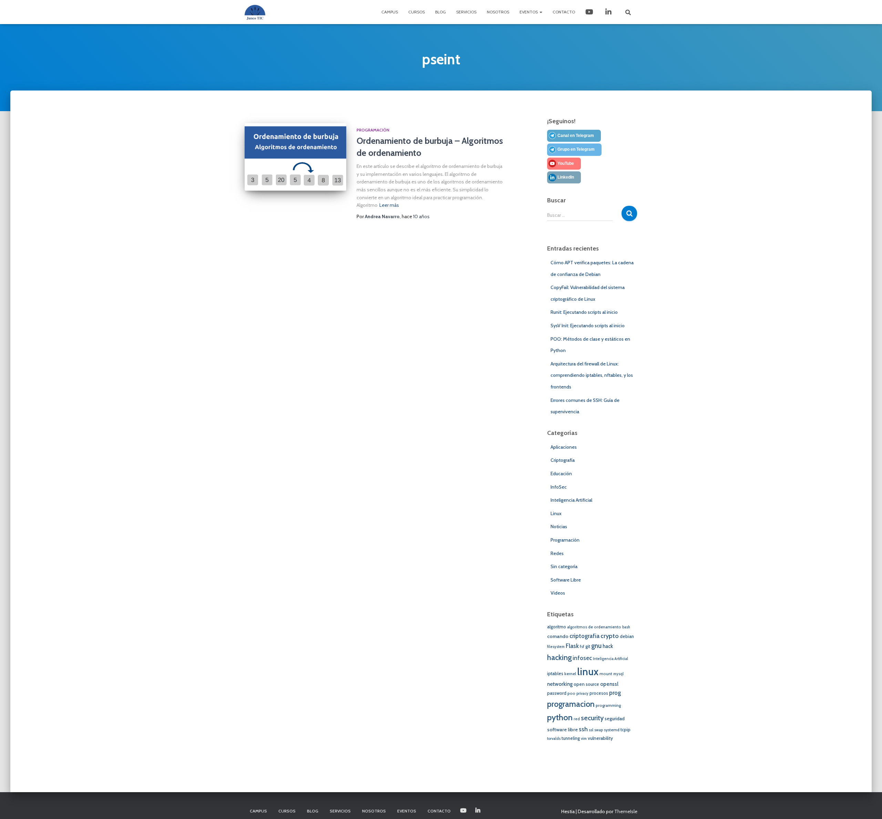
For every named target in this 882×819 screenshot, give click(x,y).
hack (608, 646)
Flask (572, 645)
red (577, 719)
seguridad (615, 718)
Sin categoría (564, 566)
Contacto (564, 11)
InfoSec (559, 487)
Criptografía (563, 460)
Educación (561, 473)
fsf (582, 646)
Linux (556, 513)
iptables (555, 673)
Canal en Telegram (575, 135)
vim (584, 738)
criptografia (584, 635)
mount (605, 673)
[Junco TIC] (254, 12)
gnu (596, 646)
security (592, 718)
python (560, 717)
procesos (598, 693)
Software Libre (566, 580)
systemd (611, 729)
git (587, 646)
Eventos (529, 11)
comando (557, 636)
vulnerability (600, 738)
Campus (389, 11)
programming (608, 705)
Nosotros (498, 11)
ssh (583, 729)
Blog (440, 11)
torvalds (554, 738)
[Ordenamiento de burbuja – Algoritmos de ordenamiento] (295, 157)
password (556, 693)
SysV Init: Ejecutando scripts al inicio (588, 325)
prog (615, 692)
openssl (609, 684)
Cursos (416, 11)
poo (571, 693)
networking (560, 684)
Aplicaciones (564, 447)
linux (587, 672)
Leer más (389, 205)
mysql (618, 674)
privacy (582, 693)
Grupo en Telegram (576, 149)
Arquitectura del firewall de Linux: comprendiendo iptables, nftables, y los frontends (592, 375)
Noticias (559, 526)
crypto (610, 636)
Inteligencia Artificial (571, 500)
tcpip (625, 729)
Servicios (466, 11)
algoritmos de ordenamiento (594, 627)
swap (598, 730)
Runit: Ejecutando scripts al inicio (584, 312)
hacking (559, 657)
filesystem (556, 647)
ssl (591, 730)
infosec (582, 658)
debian (627, 636)
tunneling (571, 738)
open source (586, 684)
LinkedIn (609, 12)
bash (626, 627)
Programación (373, 129)
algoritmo (556, 626)
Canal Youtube (590, 12)
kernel (570, 673)
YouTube (565, 163)
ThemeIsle (625, 811)
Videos (558, 593)
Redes (557, 553)
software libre (562, 729)
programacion (571, 704)
